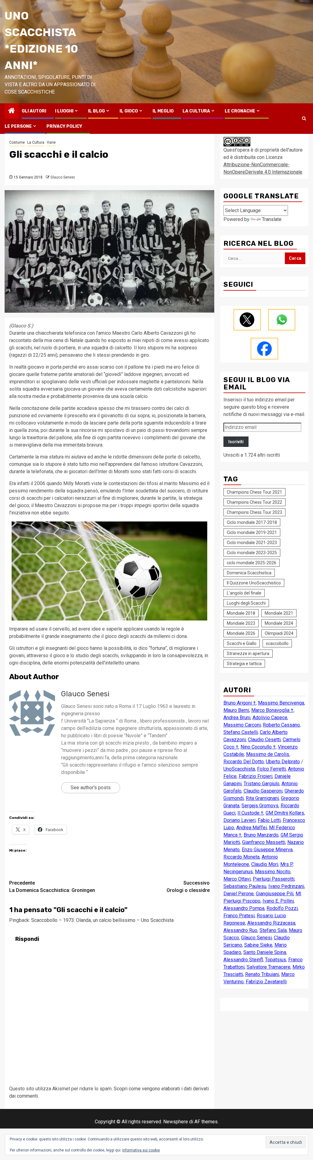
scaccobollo (277, 643)
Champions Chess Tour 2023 (254, 512)
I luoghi (64, 111)
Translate (272, 219)
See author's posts (91, 787)
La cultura (196, 111)
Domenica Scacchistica (249, 572)
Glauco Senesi (62, 177)
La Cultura (35, 142)
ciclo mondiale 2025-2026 (251, 562)
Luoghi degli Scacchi (246, 603)
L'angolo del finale (244, 593)
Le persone (18, 126)
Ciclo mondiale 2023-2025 (252, 552)
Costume (17, 142)
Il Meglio (163, 111)
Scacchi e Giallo (241, 643)
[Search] (304, 118)
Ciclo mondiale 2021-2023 (252, 542)
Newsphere (175, 1122)
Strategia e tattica (244, 663)
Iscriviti (236, 441)
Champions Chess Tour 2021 (254, 492)
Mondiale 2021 (279, 613)
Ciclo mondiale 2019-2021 (252, 532)
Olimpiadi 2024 (279, 633)
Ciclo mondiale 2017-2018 (252, 522)
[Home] (11, 111)
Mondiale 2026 (241, 633)
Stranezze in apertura (248, 653)
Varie (51, 142)
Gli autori (34, 111)
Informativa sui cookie (141, 1150)
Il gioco (129, 111)
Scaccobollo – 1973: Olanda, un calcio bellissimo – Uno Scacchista (102, 920)
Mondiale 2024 (279, 623)
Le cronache (240, 111)
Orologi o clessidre (188, 886)
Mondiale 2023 (241, 623)
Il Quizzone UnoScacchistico (254, 582)
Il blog (96, 111)
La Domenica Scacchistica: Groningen (52, 886)
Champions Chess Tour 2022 (254, 502)
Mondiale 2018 (241, 613)
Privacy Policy (64, 126)
